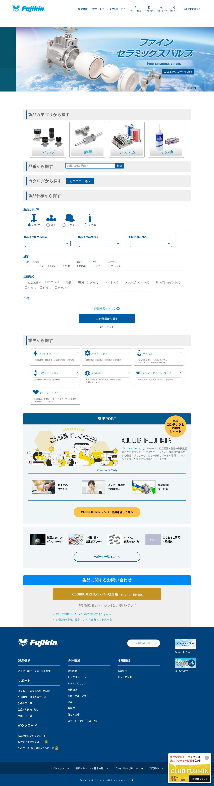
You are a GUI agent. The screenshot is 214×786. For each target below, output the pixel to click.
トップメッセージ (77, 677)
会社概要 (72, 671)
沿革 (70, 702)
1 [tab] (184, 88)
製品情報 (83, 9)
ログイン (173, 9)
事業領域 (72, 689)
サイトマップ (57, 768)
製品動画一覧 (25, 703)
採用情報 (124, 661)
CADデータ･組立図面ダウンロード (36, 748)
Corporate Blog (182, 652)
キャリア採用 (125, 677)
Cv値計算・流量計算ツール (32, 697)
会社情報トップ (192, 9)
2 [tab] (188, 88)
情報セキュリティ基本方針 (89, 768)
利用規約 (154, 768)
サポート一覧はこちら (107, 556)
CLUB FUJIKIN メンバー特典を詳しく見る (107, 512)
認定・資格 (73, 714)
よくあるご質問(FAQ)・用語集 (34, 690)
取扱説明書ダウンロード (31, 741)
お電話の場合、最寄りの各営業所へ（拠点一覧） (85, 619)
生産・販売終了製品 (28, 709)
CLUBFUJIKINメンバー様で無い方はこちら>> (83, 614)
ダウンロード (117, 9)
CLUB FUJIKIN (132, 448)
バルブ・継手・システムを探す (34, 671)
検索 (119, 165)
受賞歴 (71, 708)
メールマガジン (182, 671)
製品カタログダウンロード (32, 735)
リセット (108, 327)
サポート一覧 (25, 715)
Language (148, 9)
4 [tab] (195, 88)
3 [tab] (192, 88)
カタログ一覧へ (79, 181)
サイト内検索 (135, 9)
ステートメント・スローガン (83, 720)
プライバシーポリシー (126, 768)
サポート (98, 9)
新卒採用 (122, 671)
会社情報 (74, 661)
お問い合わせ (161, 9)
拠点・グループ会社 (78, 695)
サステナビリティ (77, 683)
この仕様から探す (107, 318)
